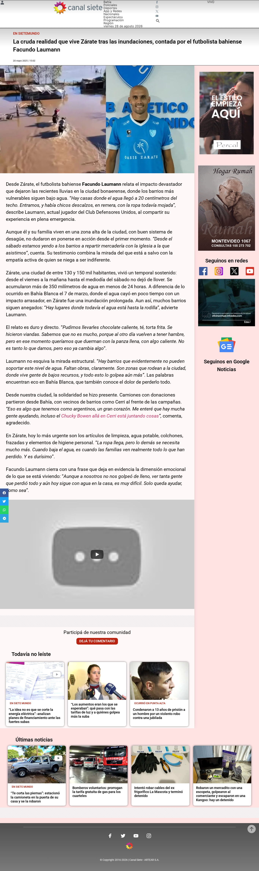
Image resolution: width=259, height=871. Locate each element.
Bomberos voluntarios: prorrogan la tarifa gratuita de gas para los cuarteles (97, 792)
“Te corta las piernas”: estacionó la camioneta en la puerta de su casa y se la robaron (35, 797)
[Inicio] (78, 7)
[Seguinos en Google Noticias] (226, 345)
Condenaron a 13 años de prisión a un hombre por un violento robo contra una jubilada (159, 714)
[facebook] (203, 271)
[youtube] (249, 271)
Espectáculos (113, 17)
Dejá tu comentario (97, 641)
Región (108, 23)
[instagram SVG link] (157, 7)
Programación (114, 20)
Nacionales (111, 14)
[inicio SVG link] (129, 846)
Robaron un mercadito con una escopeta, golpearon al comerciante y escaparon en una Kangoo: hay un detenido (220, 794)
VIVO (210, 2)
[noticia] (35, 681)
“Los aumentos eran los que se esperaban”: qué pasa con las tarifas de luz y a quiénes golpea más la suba (95, 710)
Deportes (110, 8)
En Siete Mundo (20, 703)
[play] (57, 674)
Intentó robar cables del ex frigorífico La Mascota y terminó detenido (158, 792)
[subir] (251, 829)
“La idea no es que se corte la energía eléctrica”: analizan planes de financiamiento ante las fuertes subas (34, 716)
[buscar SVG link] (157, 21)
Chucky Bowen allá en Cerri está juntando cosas (110, 416)
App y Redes (113, 11)
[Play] (97, 554)
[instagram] (218, 271)
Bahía (107, 2)
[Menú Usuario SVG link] (2, 3)
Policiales (110, 5)
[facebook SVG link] (157, 2)
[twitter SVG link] (157, 11)
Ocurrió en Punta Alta (149, 703)
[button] (4, 493)
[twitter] (234, 271)
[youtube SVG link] (157, 16)
